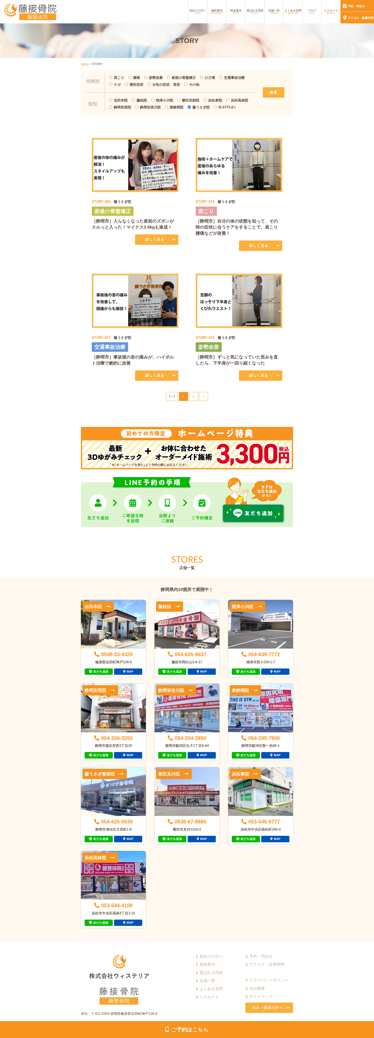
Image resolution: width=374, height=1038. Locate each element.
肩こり (119, 77)
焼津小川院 (164, 100)
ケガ (117, 84)
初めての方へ (197, 12)
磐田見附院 (190, 100)
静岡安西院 (122, 107)
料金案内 (236, 12)
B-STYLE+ (227, 107)
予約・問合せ (356, 6)
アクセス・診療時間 (360, 17)
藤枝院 (142, 100)
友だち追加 (100, 671)
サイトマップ (261, 996)
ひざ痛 (210, 77)
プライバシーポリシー (268, 980)
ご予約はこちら (190, 1029)
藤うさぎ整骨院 (100, 774)
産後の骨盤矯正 (184, 77)
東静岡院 (177, 107)
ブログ (312, 12)
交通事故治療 (234, 77)
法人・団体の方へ (267, 1007)
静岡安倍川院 (150, 107)
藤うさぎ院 (201, 107)
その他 (194, 84)
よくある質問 (293, 12)
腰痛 (136, 77)
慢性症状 (136, 84)
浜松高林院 (239, 100)
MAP (130, 671)
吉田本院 (121, 100)
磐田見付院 (169, 774)
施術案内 (217, 12)
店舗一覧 (274, 12)
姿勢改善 (156, 77)
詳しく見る (154, 239)
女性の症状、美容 (166, 84)
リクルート (331, 12)
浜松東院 (215, 100)
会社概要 (257, 988)
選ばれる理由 (255, 12)
